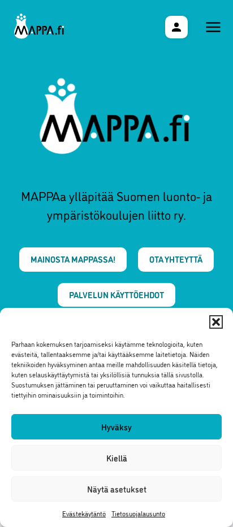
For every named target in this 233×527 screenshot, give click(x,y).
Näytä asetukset (116, 489)
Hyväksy (116, 427)
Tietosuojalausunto (138, 513)
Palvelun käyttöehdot (116, 294)
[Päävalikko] (213, 27)
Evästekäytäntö (84, 513)
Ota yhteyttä (175, 259)
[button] (216, 322)
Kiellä (116, 458)
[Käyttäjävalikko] (176, 27)
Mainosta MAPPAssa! (73, 259)
